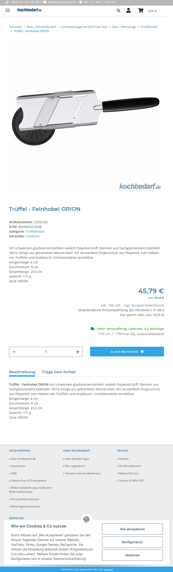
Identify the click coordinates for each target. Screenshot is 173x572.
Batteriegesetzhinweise (25, 506)
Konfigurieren (132, 542)
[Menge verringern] (14, 352)
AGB (13, 473)
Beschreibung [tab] (22, 372)
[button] (120, 10)
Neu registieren (74, 466)
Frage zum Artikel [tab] (59, 372)
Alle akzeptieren (132, 529)
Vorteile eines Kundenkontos (82, 473)
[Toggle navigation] (7, 8)
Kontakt (123, 459)
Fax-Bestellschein (129, 466)
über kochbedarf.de (23, 459)
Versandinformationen (24, 499)
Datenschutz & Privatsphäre (28, 480)
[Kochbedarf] (28, 11)
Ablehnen (132, 555)
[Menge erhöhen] (78, 352)
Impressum (17, 466)
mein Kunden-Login (76, 459)
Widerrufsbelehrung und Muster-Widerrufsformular (30, 490)
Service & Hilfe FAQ (130, 480)
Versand (138, 305)
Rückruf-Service (128, 473)
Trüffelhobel (35, 231)
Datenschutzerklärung (69, 559)
